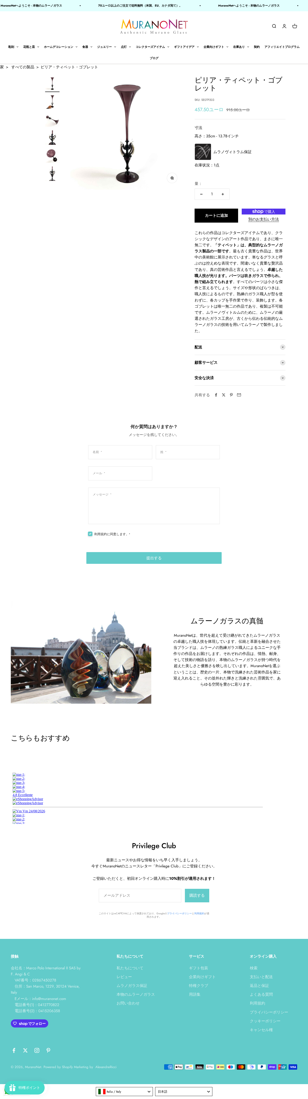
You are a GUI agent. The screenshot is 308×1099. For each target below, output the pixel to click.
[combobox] (124, 1091)
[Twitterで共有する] (224, 395)
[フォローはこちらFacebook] (14, 1050)
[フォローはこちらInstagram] (37, 1050)
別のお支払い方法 (263, 219)
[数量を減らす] (201, 194)
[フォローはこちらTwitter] (25, 1050)
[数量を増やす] (222, 194)
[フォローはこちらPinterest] (48, 1050)
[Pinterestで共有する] (231, 395)
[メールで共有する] (239, 395)
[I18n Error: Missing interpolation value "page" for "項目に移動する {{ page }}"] (52, 102)
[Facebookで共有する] (216, 395)
